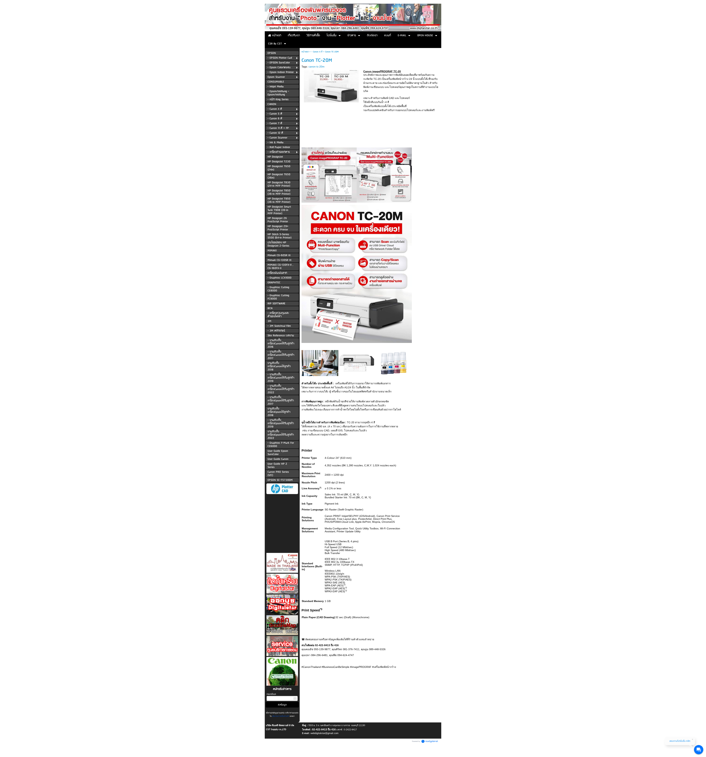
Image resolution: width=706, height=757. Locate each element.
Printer (307, 450)
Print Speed (312, 610)
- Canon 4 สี (316, 52)
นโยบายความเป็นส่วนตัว (281, 716)
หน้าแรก (305, 52)
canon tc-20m (317, 66)
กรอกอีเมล (271, 694)
